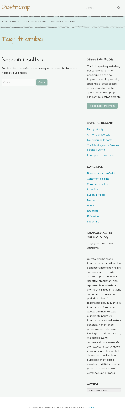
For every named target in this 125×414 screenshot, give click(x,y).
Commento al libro (98, 184)
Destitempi (16, 7)
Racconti (92, 210)
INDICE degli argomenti (35, 21)
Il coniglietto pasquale (100, 155)
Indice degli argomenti (102, 105)
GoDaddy (91, 407)
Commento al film (98, 178)
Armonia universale (98, 134)
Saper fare (93, 221)
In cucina (92, 189)
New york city (95, 129)
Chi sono (15, 21)
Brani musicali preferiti (101, 173)
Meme (91, 200)
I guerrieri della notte (99, 140)
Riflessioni (93, 216)
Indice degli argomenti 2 (64, 21)
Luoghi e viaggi (96, 194)
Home (4, 21)
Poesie (91, 205)
